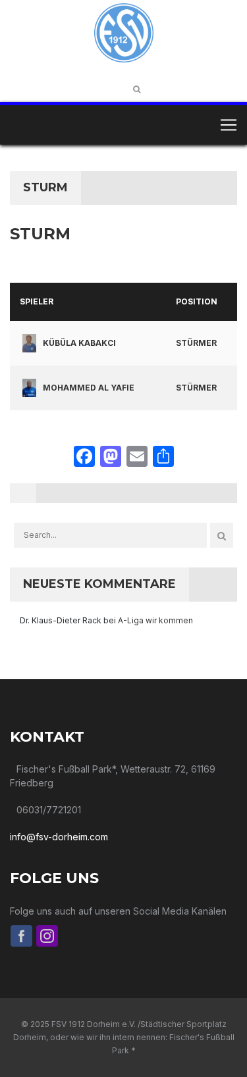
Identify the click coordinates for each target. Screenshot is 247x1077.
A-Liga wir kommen (155, 620)
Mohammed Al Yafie (88, 388)
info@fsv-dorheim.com (59, 836)
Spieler (36, 301)
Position (196, 301)
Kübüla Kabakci (79, 343)
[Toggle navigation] (228, 125)
